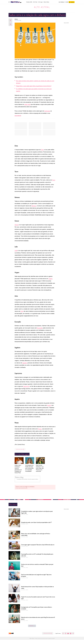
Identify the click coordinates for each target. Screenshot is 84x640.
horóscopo (47, 111)
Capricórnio (26, 386)
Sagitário (24, 363)
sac (59, 2)
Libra (22, 311)
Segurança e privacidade (51, 638)
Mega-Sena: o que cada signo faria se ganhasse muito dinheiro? (33, 86)
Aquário (49, 405)
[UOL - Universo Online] (20, 2)
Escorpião (39, 328)
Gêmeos (34, 205)
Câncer (17, 224)
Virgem (50, 278)
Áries (42, 149)
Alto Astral (42, 7)
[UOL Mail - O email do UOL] (62, 2)
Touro (53, 180)
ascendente (18, 115)
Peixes (40, 429)
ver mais (31, 625)
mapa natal (27, 104)
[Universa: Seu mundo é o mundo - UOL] (15, 2)
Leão (16, 250)
